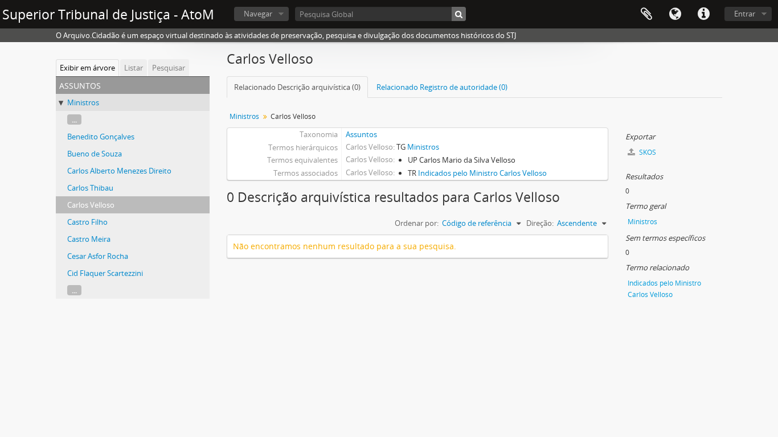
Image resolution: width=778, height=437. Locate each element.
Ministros (83, 102)
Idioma (675, 14)
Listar (133, 68)
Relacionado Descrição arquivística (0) (297, 87)
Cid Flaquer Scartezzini (105, 273)
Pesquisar (168, 68)
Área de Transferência (646, 14)
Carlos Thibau (90, 188)
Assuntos (361, 134)
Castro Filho (87, 222)
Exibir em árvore (87, 68)
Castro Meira (88, 239)
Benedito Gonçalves (100, 136)
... (74, 119)
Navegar (258, 14)
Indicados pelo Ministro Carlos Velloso (482, 173)
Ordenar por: (417, 223)
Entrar (744, 14)
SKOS (646, 152)
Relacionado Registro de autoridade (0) (441, 87)
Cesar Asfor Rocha (97, 256)
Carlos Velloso (90, 205)
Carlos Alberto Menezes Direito (119, 171)
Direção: (540, 223)
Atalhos (703, 14)
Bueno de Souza (94, 154)
